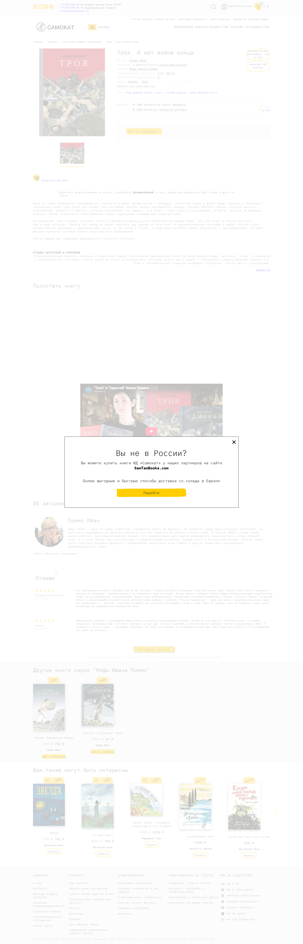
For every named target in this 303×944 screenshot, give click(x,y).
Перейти (151, 492)
